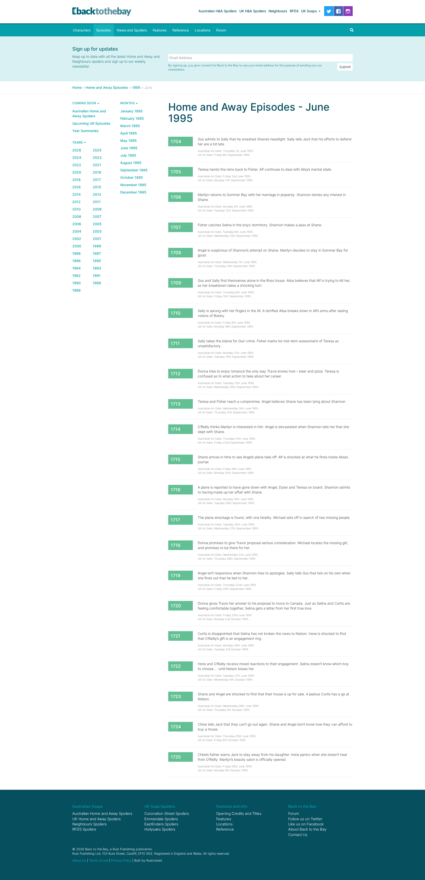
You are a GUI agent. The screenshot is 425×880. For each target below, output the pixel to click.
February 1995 (132, 118)
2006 (76, 224)
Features (160, 30)
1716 (175, 489)
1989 (97, 283)
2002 (76, 239)
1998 (76, 253)
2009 (97, 209)
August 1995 (130, 163)
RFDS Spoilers (84, 829)
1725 (176, 757)
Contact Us (297, 834)
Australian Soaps (87, 806)
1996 (76, 261)
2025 (97, 150)
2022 (76, 165)
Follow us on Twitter (305, 819)
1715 (175, 459)
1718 (175, 545)
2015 (97, 187)
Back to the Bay (101, 12)
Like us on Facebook (306, 824)
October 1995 (131, 177)
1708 (176, 252)
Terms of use (98, 860)
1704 (176, 141)
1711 (175, 343)
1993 (97, 268)
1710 (176, 313)
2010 (76, 209)
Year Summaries (85, 131)
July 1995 (128, 155)
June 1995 (128, 148)
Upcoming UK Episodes (91, 123)
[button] (351, 30)
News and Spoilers (132, 30)
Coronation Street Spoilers (166, 813)
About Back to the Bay (307, 829)
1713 (176, 403)
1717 (175, 519)
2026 (76, 150)
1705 (176, 171)
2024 (76, 157)
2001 (97, 239)
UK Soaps (309, 11)
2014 (76, 194)
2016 (76, 187)
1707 (176, 227)
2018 (76, 180)
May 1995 (128, 140)
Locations (202, 30)
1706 (176, 197)
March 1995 (130, 126)
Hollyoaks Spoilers (159, 829)
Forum (221, 30)
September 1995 (134, 170)
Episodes (103, 30)
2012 (76, 202)
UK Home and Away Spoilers (96, 819)
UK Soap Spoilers (159, 806)
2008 (76, 216)
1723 (176, 696)
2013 (97, 194)
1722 (176, 666)
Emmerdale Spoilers (161, 819)
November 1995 (133, 185)
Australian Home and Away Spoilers (89, 113)
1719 (175, 575)
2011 (97, 202)
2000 (76, 246)
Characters (82, 30)
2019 (97, 172)
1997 (97, 253)
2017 (97, 180)
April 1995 (128, 133)
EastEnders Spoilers (161, 824)
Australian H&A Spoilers (217, 11)
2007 (97, 216)
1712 (175, 373)
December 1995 (133, 192)
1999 (97, 246)
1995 (97, 261)
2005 (97, 224)
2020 (76, 172)
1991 (97, 275)
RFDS (294, 11)
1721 (175, 636)
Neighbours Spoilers (89, 824)
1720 (176, 605)
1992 (76, 275)
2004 (76, 231)
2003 (97, 231)
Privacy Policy (121, 860)
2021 (97, 165)
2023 (97, 157)
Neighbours (278, 11)
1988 (76, 290)
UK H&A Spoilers (252, 11)
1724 (176, 726)
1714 (176, 429)
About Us (79, 860)
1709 (176, 282)
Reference (180, 30)
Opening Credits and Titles (238, 813)
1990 (76, 283)
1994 (76, 268)
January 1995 (131, 111)
